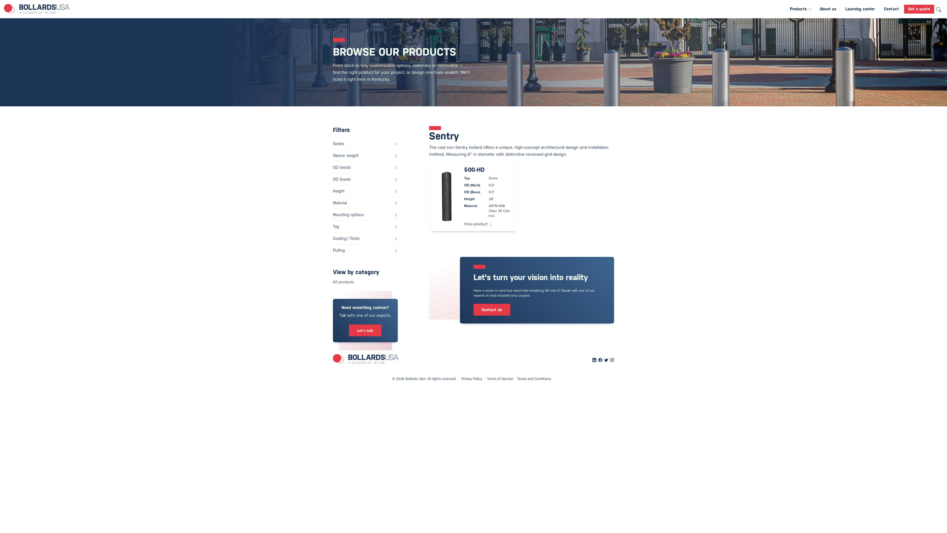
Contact (891, 9)
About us (828, 9)
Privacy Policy (471, 379)
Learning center (860, 9)
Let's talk (365, 330)
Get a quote (919, 9)
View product (476, 224)
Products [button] (799, 9)
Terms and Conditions (534, 379)
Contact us (492, 309)
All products (343, 282)
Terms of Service (500, 379)
